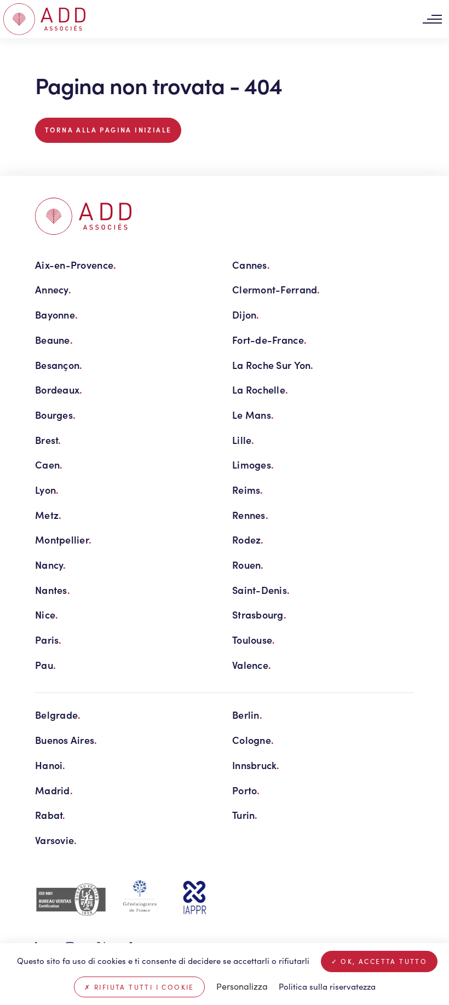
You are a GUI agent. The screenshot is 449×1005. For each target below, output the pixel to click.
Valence (251, 665)
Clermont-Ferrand (276, 289)
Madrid (54, 790)
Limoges (253, 464)
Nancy (50, 564)
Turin (245, 815)
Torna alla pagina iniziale (108, 129)
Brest (48, 440)
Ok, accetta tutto (382, 961)
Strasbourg (259, 614)
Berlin (247, 714)
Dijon (246, 314)
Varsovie (56, 840)
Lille (243, 440)
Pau (45, 665)
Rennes (250, 515)
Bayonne (56, 314)
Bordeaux (58, 389)
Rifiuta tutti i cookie (142, 987)
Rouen (248, 564)
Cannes (251, 265)
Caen (48, 464)
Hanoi (50, 765)
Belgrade (57, 714)
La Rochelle (260, 389)
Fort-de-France (269, 339)
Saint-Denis (261, 590)
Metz (48, 515)
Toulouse (253, 639)
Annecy (53, 289)
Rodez (248, 539)
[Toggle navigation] (432, 19)
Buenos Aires (66, 740)
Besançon (58, 365)
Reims (247, 489)
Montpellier (63, 539)
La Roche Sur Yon (273, 365)
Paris (48, 639)
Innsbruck (256, 765)
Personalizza (242, 986)
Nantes (52, 590)
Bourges (55, 414)
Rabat (50, 815)
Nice (46, 614)
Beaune (54, 339)
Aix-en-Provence (75, 265)
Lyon (47, 489)
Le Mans (253, 414)
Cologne (253, 740)
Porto (246, 790)
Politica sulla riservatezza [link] (327, 986)
